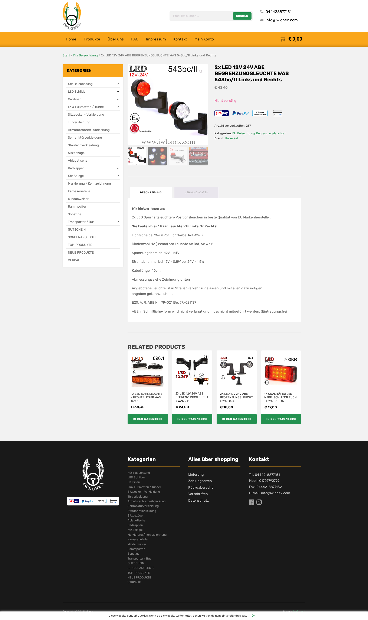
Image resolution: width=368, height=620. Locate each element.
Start (66, 55)
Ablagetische (77, 160)
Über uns (116, 39)
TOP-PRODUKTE (80, 245)
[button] (201, 71)
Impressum (156, 39)
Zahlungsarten (200, 481)
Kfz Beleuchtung (85, 55)
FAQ (134, 39)
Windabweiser (78, 199)
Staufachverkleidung (83, 145)
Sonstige (74, 214)
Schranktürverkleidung (85, 137)
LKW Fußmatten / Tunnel (86, 107)
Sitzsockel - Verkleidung (86, 114)
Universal (231, 138)
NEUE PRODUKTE (81, 252)
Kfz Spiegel (76, 176)
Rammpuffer (77, 206)
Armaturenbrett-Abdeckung (89, 130)
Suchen (242, 15)
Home (71, 39)
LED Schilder (77, 91)
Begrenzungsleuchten (271, 133)
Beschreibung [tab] (151, 192)
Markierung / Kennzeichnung (89, 183)
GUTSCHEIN (77, 229)
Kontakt (180, 39)
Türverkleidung (79, 122)
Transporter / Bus (81, 222)
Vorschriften (198, 494)
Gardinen (74, 99)
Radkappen (76, 168)
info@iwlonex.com (282, 20)
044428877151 (279, 11)
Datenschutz (198, 500)
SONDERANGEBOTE (82, 237)
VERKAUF (75, 260)
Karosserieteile (79, 191)
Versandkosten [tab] (196, 192)
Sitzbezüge (76, 153)
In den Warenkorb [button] (147, 419)
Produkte (92, 39)
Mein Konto (204, 39)
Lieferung (196, 474)
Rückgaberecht (200, 487)
